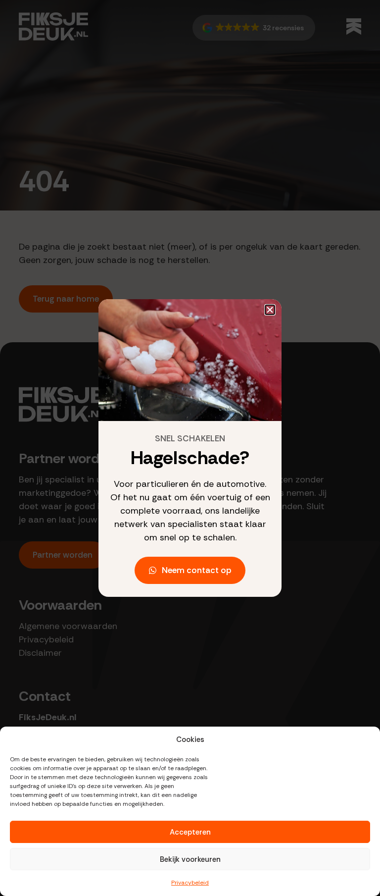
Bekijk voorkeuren (190, 859)
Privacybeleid (190, 883)
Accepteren (190, 832)
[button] (270, 310)
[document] (190, 448)
